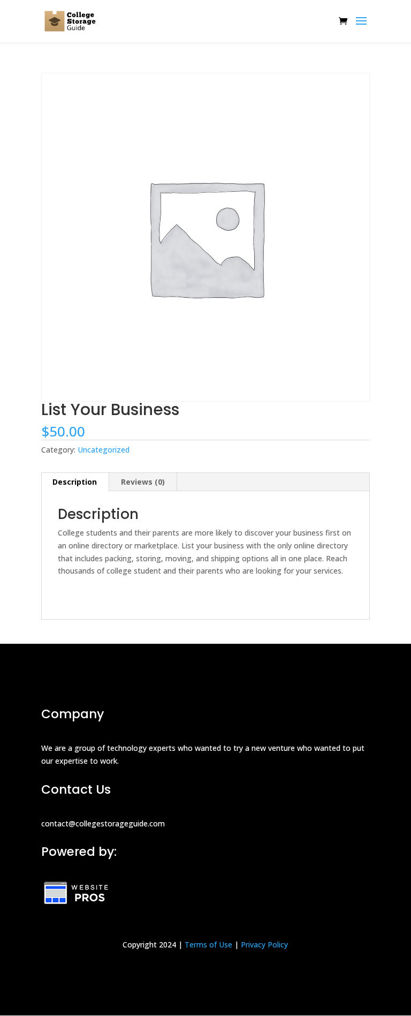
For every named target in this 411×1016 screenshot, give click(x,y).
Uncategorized (104, 450)
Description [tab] (74, 482)
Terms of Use (208, 944)
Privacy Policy (264, 944)
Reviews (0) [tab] (143, 482)
